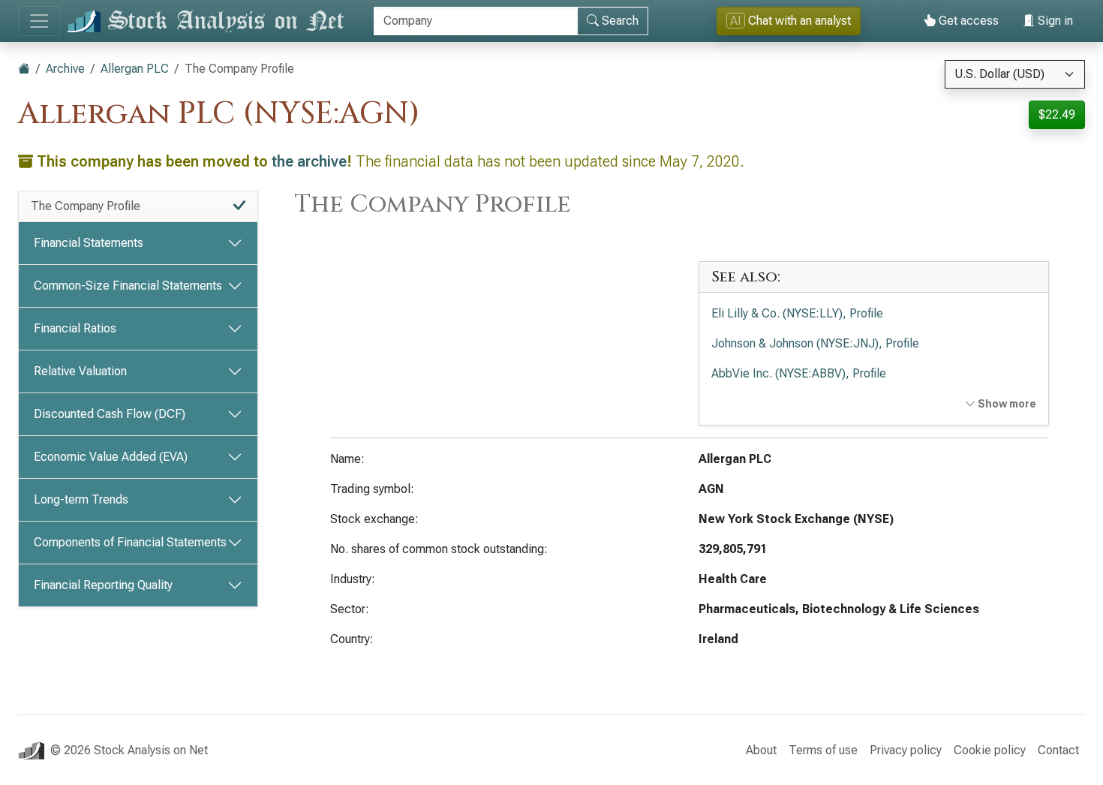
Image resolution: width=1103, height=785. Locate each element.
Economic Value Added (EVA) (111, 457)
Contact (1058, 750)
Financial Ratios (75, 328)
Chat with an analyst (790, 21)
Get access (967, 21)
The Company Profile (85, 206)
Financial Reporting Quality (103, 585)
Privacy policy (906, 750)
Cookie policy (990, 750)
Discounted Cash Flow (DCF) (109, 414)
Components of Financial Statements (130, 542)
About (761, 750)
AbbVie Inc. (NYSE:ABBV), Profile (798, 373)
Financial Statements (88, 243)
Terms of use (823, 750)
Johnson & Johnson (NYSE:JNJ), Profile (815, 343)
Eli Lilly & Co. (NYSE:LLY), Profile (797, 313)
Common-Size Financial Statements (128, 285)
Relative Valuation (80, 371)
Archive (65, 69)
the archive (309, 161)
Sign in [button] (1054, 21)
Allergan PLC (135, 69)
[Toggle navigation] (39, 21)
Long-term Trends (81, 499)
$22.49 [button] (1056, 114)
